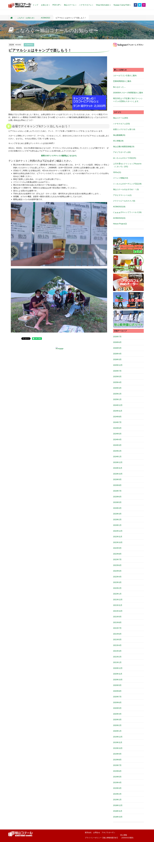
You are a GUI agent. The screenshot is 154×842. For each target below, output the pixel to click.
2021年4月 (117, 645)
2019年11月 (117, 742)
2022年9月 (117, 548)
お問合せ (96, 832)
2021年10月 (117, 611)
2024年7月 (117, 422)
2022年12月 (117, 531)
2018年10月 (117, 817)
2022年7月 (117, 559)
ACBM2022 (45, 18)
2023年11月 (117, 468)
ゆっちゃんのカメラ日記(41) (124, 158)
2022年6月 (117, 565)
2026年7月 (117, 337)
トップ (35, 5)
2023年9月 (117, 479)
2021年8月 (117, 622)
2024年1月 (117, 457)
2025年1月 (117, 399)
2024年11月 (117, 411)
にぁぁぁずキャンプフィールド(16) (127, 212)
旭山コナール (69, 5)
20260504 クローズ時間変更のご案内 (128, 93)
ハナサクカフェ (85, 5)
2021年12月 (117, 600)
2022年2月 (117, 588)
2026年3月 (117, 359)
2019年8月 (117, 760)
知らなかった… (119, 87)
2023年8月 (117, 485)
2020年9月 (117, 685)
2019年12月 (117, 737)
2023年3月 (117, 514)
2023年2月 (117, 519)
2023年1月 (117, 525)
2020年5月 (117, 708)
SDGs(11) (117, 172)
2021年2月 (117, 657)
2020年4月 (117, 714)
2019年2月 (117, 794)
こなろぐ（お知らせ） (26, 18)
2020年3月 (117, 720)
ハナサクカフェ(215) (121, 124)
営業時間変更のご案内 (122, 81)
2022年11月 (117, 537)
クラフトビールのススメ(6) (124, 201)
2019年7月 (117, 765)
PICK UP (56, 5)
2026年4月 (117, 354)
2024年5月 (117, 434)
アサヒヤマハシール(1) (122, 195)
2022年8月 (117, 554)
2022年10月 (117, 542)
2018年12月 (117, 805)
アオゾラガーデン (108, 832)
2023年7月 (117, 491)
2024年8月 (117, 417)
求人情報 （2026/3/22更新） (127, 836)
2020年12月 (117, 668)
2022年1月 (117, 594)
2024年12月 (117, 405)
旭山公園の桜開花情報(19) (123, 147)
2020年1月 (117, 731)
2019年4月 (117, 782)
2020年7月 (117, 697)
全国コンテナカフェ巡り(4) (124, 129)
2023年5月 (117, 502)
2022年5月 (117, 571)
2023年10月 (117, 474)
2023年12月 (117, 462)
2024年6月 (117, 428)
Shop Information (102, 5)
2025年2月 (117, 394)
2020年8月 (117, 691)
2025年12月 (117, 365)
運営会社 (88, 832)
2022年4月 (117, 577)
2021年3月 (117, 651)
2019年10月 (117, 748)
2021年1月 (117, 662)
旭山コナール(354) (120, 118)
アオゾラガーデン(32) (122, 152)
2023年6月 (117, 497)
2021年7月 (117, 628)
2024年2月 (117, 451)
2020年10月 (117, 680)
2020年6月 (117, 702)
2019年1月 (117, 800)
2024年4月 (117, 439)
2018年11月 (117, 811)
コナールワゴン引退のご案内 (125, 75)
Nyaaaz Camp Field (121, 5)
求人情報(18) (118, 141)
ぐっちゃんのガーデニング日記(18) (127, 184)
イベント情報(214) (120, 178)
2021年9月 (117, 617)
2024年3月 (117, 445)
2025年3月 (117, 388)
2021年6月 (117, 634)
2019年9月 (117, 754)
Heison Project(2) (120, 224)
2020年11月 (117, 674)
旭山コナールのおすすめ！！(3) (126, 189)
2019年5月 (117, 777)
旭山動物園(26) (119, 135)
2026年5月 (117, 348)
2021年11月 (117, 605)
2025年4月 (117, 382)
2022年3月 (117, 582)
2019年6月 (117, 771)
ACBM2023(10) (119, 218)
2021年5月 (117, 639)
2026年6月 (117, 342)
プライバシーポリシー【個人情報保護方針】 (102, 838)
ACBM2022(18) (119, 207)
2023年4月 (117, 508)
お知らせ (44, 5)
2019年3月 (117, 788)
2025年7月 (117, 371)
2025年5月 (117, 377)
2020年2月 (117, 725)
